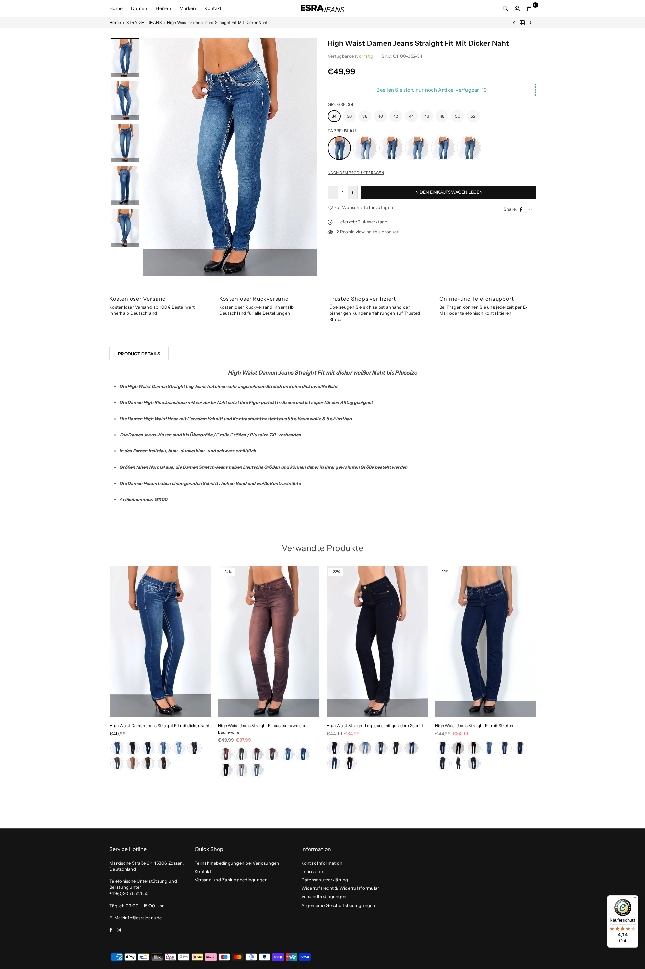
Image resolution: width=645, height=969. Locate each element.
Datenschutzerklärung (324, 879)
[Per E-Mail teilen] (531, 209)
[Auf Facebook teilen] (522, 209)
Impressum (313, 871)
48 (442, 116)
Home (116, 8)
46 (426, 116)
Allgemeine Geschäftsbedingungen (338, 905)
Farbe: (342, 130)
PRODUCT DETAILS (139, 353)
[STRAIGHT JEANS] (522, 23)
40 (380, 116)
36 (349, 116)
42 (395, 116)
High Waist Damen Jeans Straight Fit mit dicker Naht (160, 725)
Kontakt (212, 8)
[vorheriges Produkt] (514, 23)
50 (457, 116)
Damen (139, 8)
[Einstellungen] (518, 8)
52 (473, 116)
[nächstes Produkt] (531, 23)
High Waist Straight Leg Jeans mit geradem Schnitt (375, 725)
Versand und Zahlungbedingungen (231, 879)
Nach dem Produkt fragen (356, 172)
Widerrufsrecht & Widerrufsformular (340, 888)
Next (547, 673)
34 (334, 116)
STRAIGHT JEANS (144, 22)
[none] (125, 57)
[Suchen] (506, 8)
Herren (163, 8)
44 (411, 116)
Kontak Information (322, 863)
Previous (98, 673)
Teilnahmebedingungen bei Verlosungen (237, 863)
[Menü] (634, 899)
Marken (187, 8)
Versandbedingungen (324, 896)
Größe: (341, 104)
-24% (227, 571)
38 (365, 116)
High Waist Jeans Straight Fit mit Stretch (474, 725)
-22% (335, 571)
